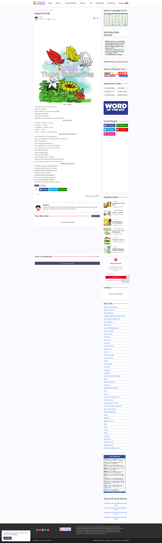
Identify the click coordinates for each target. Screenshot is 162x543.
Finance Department (110, 409)
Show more (96, 216)
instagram (110, 134)
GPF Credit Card (108, 400)
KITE (105, 391)
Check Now (13, 534)
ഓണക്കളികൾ (108, 463)
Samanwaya (107, 373)
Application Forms (109, 310)
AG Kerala (106, 436)
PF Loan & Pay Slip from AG (112, 397)
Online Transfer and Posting (112, 376)
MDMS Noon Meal (109, 382)
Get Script (109, 492)
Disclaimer (125, 540)
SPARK (106, 361)
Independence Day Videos (113, 475)
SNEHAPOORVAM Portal (111, 388)
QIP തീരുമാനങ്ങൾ (109, 355)
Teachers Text (109, 91)
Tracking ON (119, 492)
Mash (45, 205)
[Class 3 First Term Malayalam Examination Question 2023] (107, 231)
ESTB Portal (107, 439)
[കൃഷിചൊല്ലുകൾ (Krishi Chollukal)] (107, 249)
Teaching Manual (110, 88)
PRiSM (106, 433)
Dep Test (106, 352)
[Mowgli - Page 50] (107, 240)
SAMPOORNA (108, 364)
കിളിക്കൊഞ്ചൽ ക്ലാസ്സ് (110, 307)
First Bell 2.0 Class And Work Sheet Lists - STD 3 (116, 513)
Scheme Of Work (70, 3)
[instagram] (48, 530)
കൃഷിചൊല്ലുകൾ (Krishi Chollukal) (118, 249)
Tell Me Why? (107, 325)
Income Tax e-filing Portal (111, 448)
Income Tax (107, 385)
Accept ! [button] (7, 538)
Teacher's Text (108, 334)
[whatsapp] (45, 530)
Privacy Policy (116, 540)
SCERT (106, 430)
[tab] (50, 3)
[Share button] (69, 189)
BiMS (105, 379)
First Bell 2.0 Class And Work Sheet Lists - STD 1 (116, 504)
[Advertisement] (67, 33)
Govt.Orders (107, 340)
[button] (127, 3)
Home (50, 3)
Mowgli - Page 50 (118, 240)
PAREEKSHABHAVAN (110, 412)
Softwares (121, 3)
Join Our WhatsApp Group (111, 328)
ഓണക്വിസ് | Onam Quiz (118, 204)
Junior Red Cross (108, 442)
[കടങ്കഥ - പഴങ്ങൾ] (107, 213)
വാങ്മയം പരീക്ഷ (122, 91)
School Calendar (108, 346)
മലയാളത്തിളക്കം (108, 322)
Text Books (111, 3)
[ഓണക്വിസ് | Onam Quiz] (107, 204)
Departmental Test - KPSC (111, 403)
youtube (123, 130)
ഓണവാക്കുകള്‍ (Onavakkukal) (117, 222)
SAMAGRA (107, 367)
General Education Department (113, 406)
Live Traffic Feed (114, 456)
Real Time (114, 492)
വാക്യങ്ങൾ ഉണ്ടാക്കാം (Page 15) (112, 466)
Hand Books (100, 3)
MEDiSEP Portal (108, 445)
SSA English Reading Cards (112, 319)
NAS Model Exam (110, 95)
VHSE (105, 427)
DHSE (105, 424)
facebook (110, 125)
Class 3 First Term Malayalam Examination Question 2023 (119, 231)
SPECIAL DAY (108, 349)
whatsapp (123, 125)
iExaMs (106, 415)
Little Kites (107, 418)
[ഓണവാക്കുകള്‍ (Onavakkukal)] (107, 222)
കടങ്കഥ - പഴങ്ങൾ (117, 212)
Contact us (108, 540)
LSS (91, 3)
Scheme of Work (108, 331)
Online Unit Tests (109, 313)
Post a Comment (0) (67, 263)
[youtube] (40, 530)
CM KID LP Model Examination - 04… (115, 482)
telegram (110, 130)
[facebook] (37, 530)
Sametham (107, 370)
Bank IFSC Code (108, 421)
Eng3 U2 (41, 10)
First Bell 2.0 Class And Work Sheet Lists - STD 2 (116, 509)
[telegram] (43, 530)
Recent (58, 3)
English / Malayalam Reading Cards (114, 316)
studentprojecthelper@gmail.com (114, 49)
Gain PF (106, 394)
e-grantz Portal (108, 358)
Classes (82, 3)
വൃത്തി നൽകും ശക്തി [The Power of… (114, 460)
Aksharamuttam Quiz (123, 95)
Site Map (101, 540)
